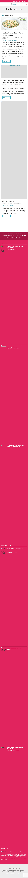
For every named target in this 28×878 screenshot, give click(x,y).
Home (2, 15)
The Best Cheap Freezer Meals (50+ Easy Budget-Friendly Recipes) (15, 550)
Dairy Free (13, 86)
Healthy (7, 205)
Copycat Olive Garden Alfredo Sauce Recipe (15, 247)
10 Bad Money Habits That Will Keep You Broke (15, 748)
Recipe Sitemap (17, 235)
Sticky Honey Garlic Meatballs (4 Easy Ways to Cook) (15, 346)
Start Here (10, 233)
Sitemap (24, 235)
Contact (18, 1)
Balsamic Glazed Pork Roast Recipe (14, 648)
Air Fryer (4, 86)
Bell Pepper (16, 40)
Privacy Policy (18, 237)
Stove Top (10, 40)
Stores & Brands (7, 235)
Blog (14, 1)
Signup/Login (24, 1)
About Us (22, 233)
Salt (3, 205)
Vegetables (5, 40)
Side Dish (11, 205)
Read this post (6, 61)
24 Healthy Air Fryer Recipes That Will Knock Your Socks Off (16, 446)
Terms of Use (9, 237)
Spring (8, 86)
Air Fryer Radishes (8, 201)
